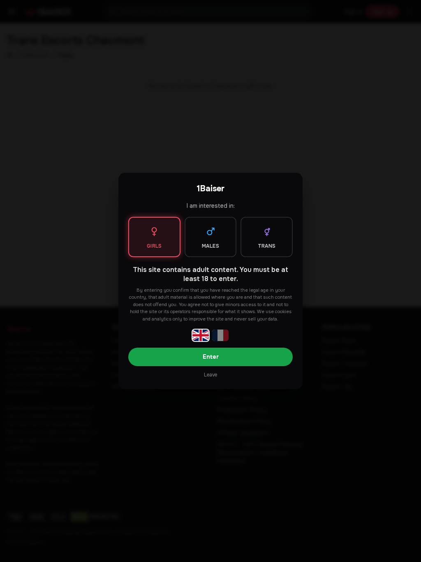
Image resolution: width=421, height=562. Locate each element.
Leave (210, 375)
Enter (211, 356)
